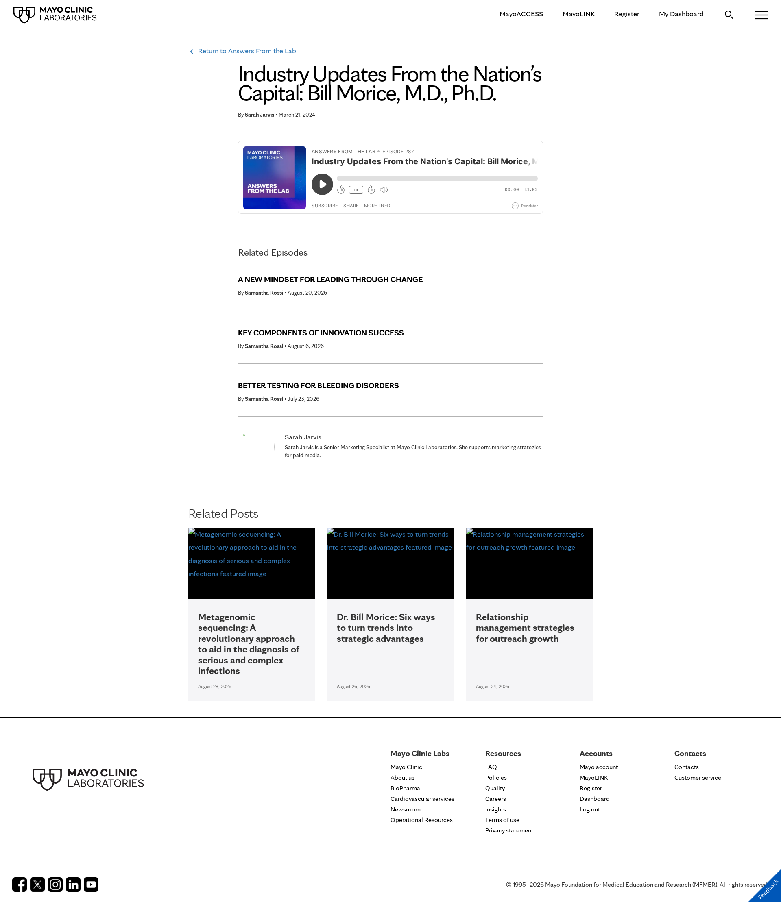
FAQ (491, 767)
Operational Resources (421, 820)
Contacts (686, 767)
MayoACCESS (521, 13)
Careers (495, 798)
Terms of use (502, 820)
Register (626, 13)
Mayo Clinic (406, 767)
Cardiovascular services (422, 798)
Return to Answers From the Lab (247, 50)
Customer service (697, 777)
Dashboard (595, 798)
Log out (590, 809)
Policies (496, 777)
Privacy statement (509, 830)
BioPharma (405, 788)
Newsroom (405, 809)
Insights (495, 809)
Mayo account (599, 767)
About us (402, 777)
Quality (495, 788)
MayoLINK (579, 13)
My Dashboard (681, 13)
